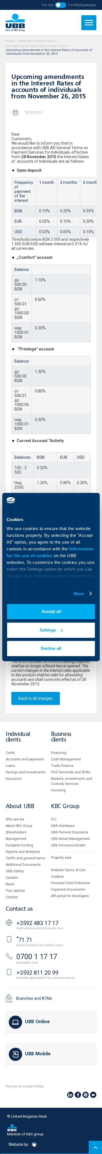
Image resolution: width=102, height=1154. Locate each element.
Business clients (61, 737)
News (10, 884)
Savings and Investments (26, 772)
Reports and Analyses (23, 852)
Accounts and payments (25, 759)
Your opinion (15, 891)
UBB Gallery (15, 871)
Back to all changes (35, 698)
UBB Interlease (63, 826)
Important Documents (68, 890)
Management (16, 839)
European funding (19, 845)
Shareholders (16, 832)
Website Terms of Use (68, 870)
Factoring (58, 790)
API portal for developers (70, 896)
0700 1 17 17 (36, 957)
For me (47, 5)
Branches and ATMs (34, 998)
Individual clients (18, 737)
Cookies (57, 877)
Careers (12, 878)
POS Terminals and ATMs (70, 772)
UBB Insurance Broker (68, 845)
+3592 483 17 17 (37, 923)
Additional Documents (23, 865)
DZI (53, 819)
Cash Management (66, 759)
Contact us (19, 909)
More (79, 593)
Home (10, 41)
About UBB (20, 806)
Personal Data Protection (70, 883)
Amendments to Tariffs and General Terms (36, 46)
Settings (48, 630)
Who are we (15, 819)
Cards (10, 753)
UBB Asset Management (70, 839)
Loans (10, 766)
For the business (81, 5)
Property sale (61, 858)
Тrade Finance (62, 766)
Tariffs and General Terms (36, 41)
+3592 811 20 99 (37, 972)
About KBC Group (19, 826)
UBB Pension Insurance (69, 832)
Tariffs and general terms (25, 858)
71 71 (24, 940)
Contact (12, 897)
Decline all (51, 648)
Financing (58, 753)
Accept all (51, 611)
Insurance (14, 779)
